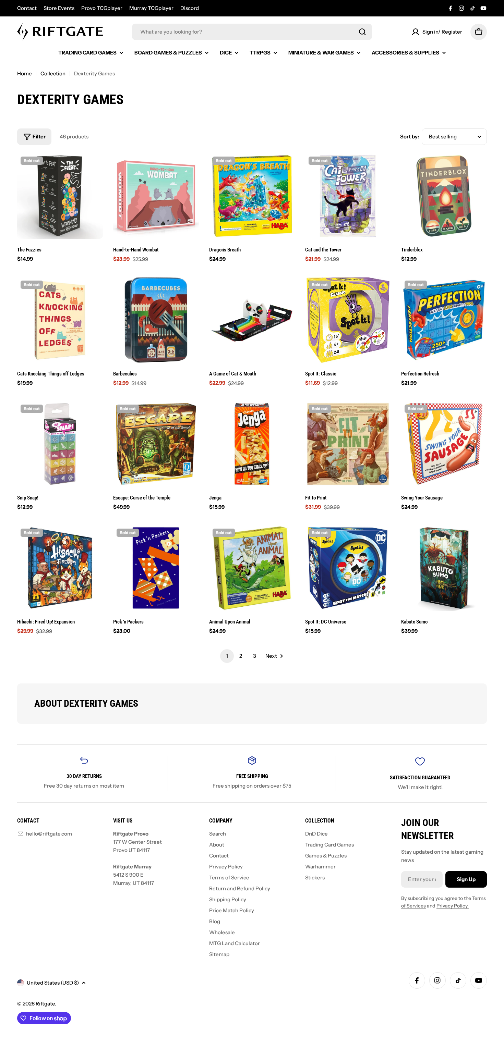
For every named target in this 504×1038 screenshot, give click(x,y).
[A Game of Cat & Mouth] (252, 320)
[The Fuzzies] (60, 196)
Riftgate (45, 1003)
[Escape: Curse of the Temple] (156, 444)
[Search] (362, 32)
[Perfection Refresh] (444, 320)
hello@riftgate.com (49, 833)
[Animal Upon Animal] (252, 568)
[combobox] (252, 32)
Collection (52, 73)
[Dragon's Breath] (252, 196)
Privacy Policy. (452, 906)
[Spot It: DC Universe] (348, 568)
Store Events (59, 8)
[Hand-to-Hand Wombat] (156, 196)
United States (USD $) (53, 982)
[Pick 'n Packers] (156, 568)
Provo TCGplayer (101, 8)
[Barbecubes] (156, 320)
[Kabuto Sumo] (444, 568)
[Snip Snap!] (60, 444)
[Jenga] (252, 444)
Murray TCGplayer (151, 8)
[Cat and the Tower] (348, 196)
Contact (27, 8)
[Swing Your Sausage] (444, 444)
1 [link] (227, 656)
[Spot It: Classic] (348, 320)
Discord (189, 8)
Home (24, 73)
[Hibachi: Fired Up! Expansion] (60, 568)
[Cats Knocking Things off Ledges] (60, 320)
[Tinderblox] (444, 196)
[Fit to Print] (348, 444)
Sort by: (409, 136)
